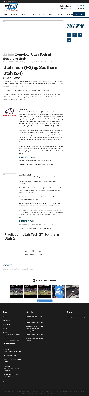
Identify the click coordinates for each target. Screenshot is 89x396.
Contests (6, 349)
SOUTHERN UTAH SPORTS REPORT (12, 335)
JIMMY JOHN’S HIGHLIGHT (12, 351)
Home (5, 317)
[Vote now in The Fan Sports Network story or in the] (58, 291)
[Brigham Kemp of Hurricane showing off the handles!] (44, 291)
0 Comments (48, 62)
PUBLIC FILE (25, 393)
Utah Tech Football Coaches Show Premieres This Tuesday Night (34, 329)
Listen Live (79, 14)
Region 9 (5, 328)
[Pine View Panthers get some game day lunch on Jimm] (72, 291)
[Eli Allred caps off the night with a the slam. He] (30, 291)
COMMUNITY (7, 366)
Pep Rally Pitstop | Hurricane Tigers (34, 318)
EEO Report (81, 391)
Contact (5, 382)
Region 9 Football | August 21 (34, 335)
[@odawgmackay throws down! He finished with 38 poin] (16, 291)
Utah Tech (19, 62)
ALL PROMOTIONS (10, 355)
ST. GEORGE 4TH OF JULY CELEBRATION (12, 375)
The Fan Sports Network (34, 62)
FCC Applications (34, 393)
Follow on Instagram (45, 301)
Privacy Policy (63, 393)
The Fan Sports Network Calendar (11, 369)
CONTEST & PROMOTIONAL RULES (12, 360)
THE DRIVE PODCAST (10, 344)
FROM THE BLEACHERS (11, 340)
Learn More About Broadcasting (48, 393)
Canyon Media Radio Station (69, 391)
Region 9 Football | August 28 (35, 323)
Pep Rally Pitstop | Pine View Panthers (34, 340)
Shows (5, 332)
